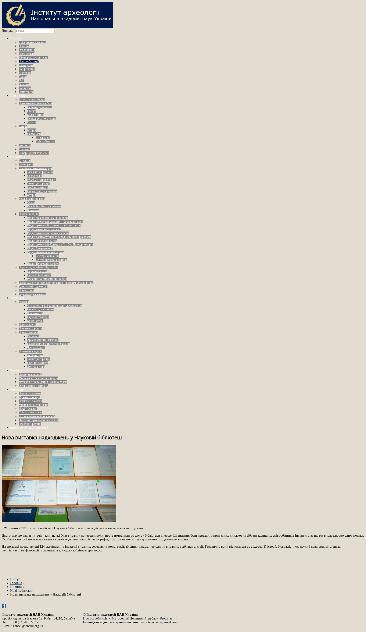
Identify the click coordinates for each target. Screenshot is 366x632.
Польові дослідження (40, 309)
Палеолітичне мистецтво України (48, 343)
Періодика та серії (30, 374)
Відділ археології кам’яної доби (47, 217)
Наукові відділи (29, 214)
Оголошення (27, 50)
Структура (17, 156)
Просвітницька (28, 332)
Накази (31, 122)
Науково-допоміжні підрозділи (38, 267)
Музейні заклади (29, 397)
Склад (31, 202)
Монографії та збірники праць (38, 378)
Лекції (23, 76)
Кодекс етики (35, 114)
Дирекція (24, 160)
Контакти (24, 145)
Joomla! (123, 618)
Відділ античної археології (44, 229)
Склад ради (34, 175)
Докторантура (36, 366)
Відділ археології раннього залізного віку (53, 225)
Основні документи (39, 107)
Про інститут (19, 95)
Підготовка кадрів (30, 351)
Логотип (24, 149)
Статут (31, 111)
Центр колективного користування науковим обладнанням (56, 282)
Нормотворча (27, 324)
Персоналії (34, 133)
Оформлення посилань (33, 385)
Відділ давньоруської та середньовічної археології (59, 237)
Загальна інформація (32, 99)
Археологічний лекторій (42, 340)
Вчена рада (26, 164)
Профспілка (26, 290)
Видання (16, 370)
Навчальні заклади (30, 401)
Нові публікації (29, 61)
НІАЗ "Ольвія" (28, 408)
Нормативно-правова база (35, 103)
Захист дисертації (38, 183)
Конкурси (25, 88)
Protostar (166, 618)
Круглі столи (35, 320)
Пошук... (8, 30)
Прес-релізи (26, 53)
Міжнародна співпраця (33, 57)
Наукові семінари (38, 317)
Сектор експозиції (47, 256)
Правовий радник (30, 424)
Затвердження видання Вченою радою (43, 382)
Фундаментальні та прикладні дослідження (54, 305)
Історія (23, 126)
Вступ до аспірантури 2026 (29, 427)
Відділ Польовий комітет (43, 263)
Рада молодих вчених (32, 294)
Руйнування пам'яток (32, 42)
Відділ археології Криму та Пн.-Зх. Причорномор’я (60, 244)
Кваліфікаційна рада (32, 198)
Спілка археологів (30, 412)
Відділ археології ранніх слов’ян (48, 233)
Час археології (36, 347)
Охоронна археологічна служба (38, 420)
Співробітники (45, 141)
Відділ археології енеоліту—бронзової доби (55, 221)
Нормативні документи (42, 191)
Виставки (25, 72)
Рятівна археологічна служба (37, 416)
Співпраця (17, 389)
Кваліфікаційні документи (44, 206)
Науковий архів (37, 271)
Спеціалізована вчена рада (35, 168)
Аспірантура (35, 355)
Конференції (27, 69)
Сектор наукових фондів (51, 259)
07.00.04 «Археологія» (41, 179)
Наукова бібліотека (39, 275)
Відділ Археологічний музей (45, 252)
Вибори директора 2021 (34, 153)
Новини (15, 38)
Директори (43, 137)
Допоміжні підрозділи (33, 286)
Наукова (24, 301)
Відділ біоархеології (40, 248)
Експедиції (26, 65)
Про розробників (95, 618)
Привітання (26, 91)
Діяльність (17, 298)
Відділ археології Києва (42, 240)
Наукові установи (30, 393)
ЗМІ (21, 80)
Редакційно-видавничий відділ (47, 278)
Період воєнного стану (41, 118)
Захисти (24, 84)
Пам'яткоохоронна (30, 328)
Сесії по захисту (37, 187)
